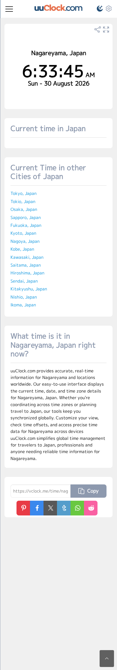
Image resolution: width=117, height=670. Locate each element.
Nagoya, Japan (25, 241)
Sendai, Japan (24, 281)
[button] (97, 9)
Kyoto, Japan (23, 233)
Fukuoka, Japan (25, 225)
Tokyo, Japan (23, 193)
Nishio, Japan (23, 297)
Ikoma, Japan (23, 305)
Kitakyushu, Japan (28, 289)
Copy (93, 490)
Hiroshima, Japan (27, 273)
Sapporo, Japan (25, 217)
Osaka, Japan (23, 209)
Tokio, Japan (22, 201)
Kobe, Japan (22, 249)
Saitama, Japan (25, 265)
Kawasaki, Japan (27, 257)
